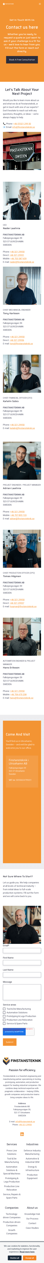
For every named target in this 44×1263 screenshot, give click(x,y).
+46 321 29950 (17, 251)
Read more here (27, 1252)
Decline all (14, 1258)
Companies (11, 1207)
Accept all (29, 1258)
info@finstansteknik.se (23, 127)
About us (32, 1207)
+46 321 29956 (17, 340)
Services (12, 1144)
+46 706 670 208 (18, 694)
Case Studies (32, 1228)
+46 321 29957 (17, 603)
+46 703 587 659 (18, 258)
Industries (32, 1144)
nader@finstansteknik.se (22, 262)
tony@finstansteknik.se (21, 343)
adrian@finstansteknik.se (22, 518)
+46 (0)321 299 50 (22, 123)
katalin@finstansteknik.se (22, 428)
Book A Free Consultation (22, 59)
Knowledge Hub (32, 1214)
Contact (32, 1223)
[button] (40, 4)
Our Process (32, 1218)
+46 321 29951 (17, 255)
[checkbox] (22, 1016)
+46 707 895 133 (18, 515)
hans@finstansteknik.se (21, 698)
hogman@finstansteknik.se (23, 606)
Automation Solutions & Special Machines (11, 1170)
